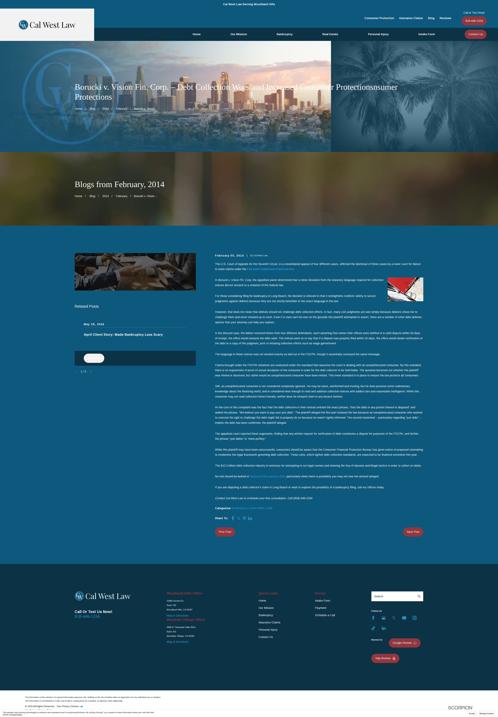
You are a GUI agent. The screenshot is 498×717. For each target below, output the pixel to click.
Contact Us (476, 34)
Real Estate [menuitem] (330, 34)
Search (378, 596)
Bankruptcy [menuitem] (285, 34)
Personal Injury (268, 629)
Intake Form (322, 600)
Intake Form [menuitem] (427, 34)
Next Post (413, 531)
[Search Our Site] (419, 596)
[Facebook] (373, 618)
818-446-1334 (474, 20)
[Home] (47, 25)
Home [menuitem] (197, 34)
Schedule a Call (325, 615)
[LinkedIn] (384, 628)
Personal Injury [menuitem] (378, 34)
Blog (431, 18)
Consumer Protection (379, 18)
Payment (320, 608)
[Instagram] (415, 618)
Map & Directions (177, 615)
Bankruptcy (266, 615)
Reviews (445, 18)
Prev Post (225, 531)
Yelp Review (383, 658)
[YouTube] (404, 618)
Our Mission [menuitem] (238, 34)
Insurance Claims (411, 18)
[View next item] (90, 371)
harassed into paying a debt (267, 476)
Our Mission (266, 608)
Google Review (402, 642)
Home (262, 600)
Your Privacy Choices (68, 706)
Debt (269, 508)
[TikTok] (373, 628)
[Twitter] (394, 618)
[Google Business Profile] (384, 618)
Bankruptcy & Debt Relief (248, 508)
